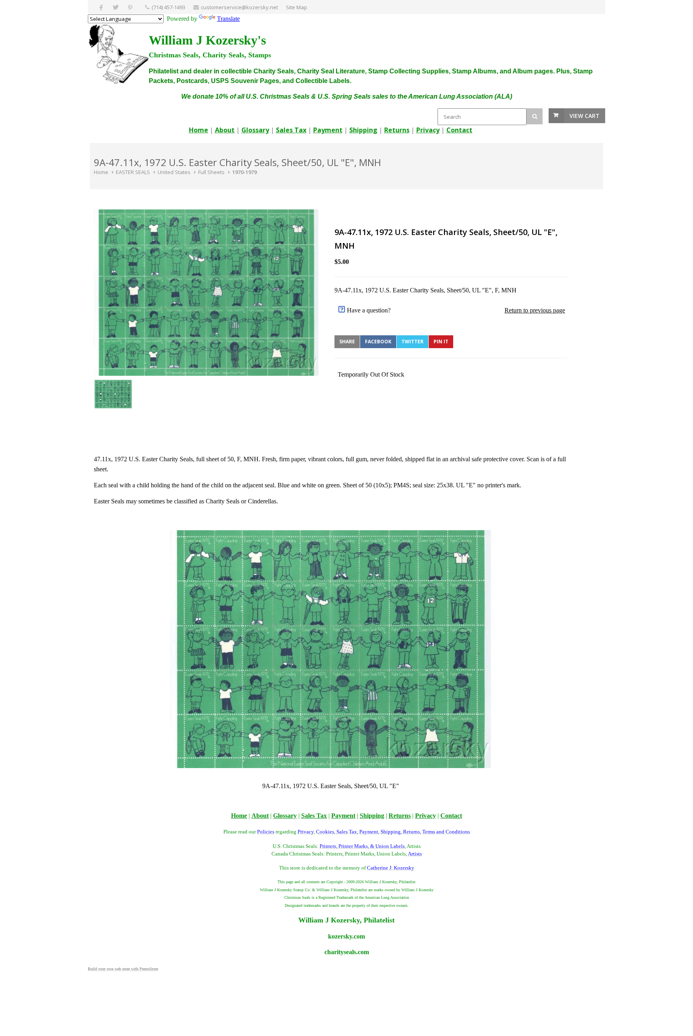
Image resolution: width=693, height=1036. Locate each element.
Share (347, 341)
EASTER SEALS (133, 172)
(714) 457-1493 (168, 7)
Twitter (412, 341)
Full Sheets (211, 172)
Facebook (378, 341)
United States (174, 172)
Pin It (441, 341)
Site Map (296, 7)
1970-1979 (244, 172)
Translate (228, 18)
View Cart (584, 116)
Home (101, 172)
